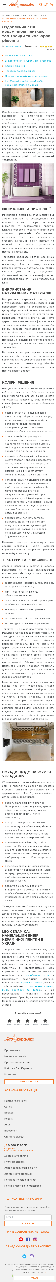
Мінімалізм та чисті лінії (19, 56)
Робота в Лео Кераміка (18, 1068)
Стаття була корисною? (28, 1013)
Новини (8, 1119)
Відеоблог (10, 1131)
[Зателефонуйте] (45, 4)
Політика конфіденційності (20, 1180)
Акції (7, 1125)
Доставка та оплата (16, 1156)
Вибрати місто (28, 1082)
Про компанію (12, 1050)
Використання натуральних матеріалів (28, 61)
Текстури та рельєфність (20, 71)
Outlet (8, 1107)
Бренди (8, 1113)
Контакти (10, 1074)
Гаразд (34, 1278)
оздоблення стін (37, 975)
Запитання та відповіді (18, 1174)
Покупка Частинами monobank (22, 1186)
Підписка (29, 1223)
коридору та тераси (26, 990)
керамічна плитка (31, 983)
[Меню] (4, 5)
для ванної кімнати (41, 986)
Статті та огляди (13, 46)
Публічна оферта (14, 1162)
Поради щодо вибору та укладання (26, 76)
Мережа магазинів (15, 1057)
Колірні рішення (15, 66)
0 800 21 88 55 (18, 1145)
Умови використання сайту (20, 1168)
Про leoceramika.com (17, 1063)
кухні (5, 990)
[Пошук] (41, 4)
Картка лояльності (15, 1101)
